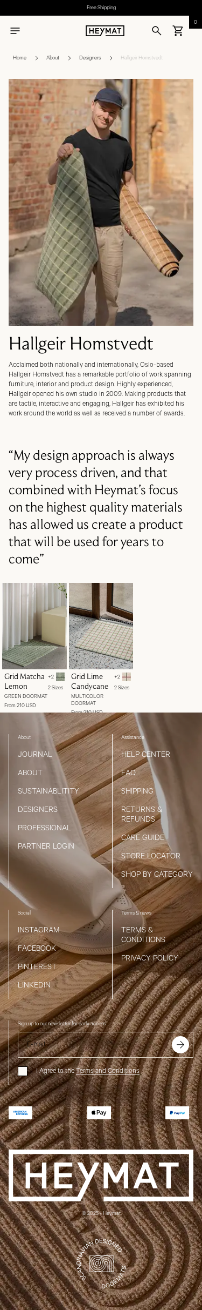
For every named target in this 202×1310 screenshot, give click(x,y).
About (52, 58)
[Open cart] (178, 30)
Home (19, 58)
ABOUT (30, 773)
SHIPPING (137, 791)
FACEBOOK (37, 948)
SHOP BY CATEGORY (157, 874)
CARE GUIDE (142, 838)
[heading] (101, 343)
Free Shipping (101, 8)
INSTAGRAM (39, 930)
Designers (90, 58)
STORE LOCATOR (150, 856)
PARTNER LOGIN (46, 846)
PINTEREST (37, 967)
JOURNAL (35, 754)
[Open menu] (15, 30)
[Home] (105, 30)
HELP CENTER (145, 754)
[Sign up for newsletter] (180, 1044)
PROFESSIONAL (44, 828)
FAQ (128, 773)
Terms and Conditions (108, 1071)
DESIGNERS (38, 809)
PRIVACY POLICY (149, 958)
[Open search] (156, 30)
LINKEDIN (34, 985)
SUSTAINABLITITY (48, 791)
